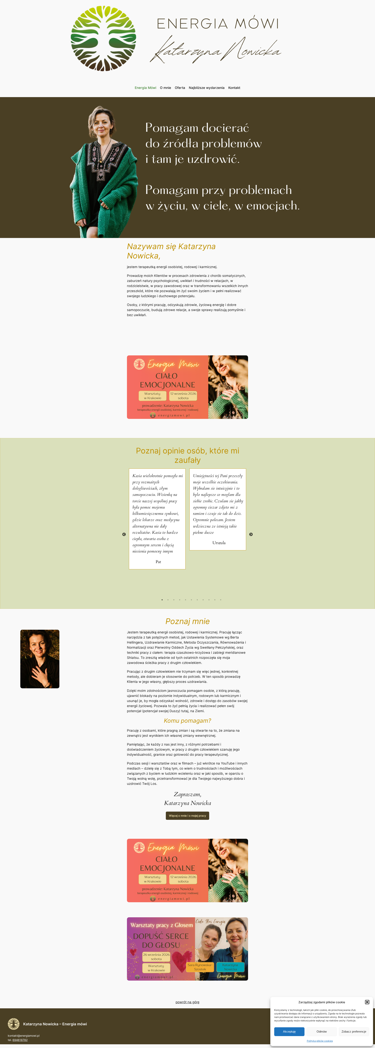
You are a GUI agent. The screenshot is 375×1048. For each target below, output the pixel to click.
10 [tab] (215, 600)
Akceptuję (289, 1031)
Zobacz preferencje (354, 1031)
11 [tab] (221, 600)
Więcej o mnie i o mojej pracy (187, 815)
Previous (124, 535)
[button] (367, 1002)
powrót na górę (187, 1002)
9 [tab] (209, 600)
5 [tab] (186, 600)
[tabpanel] (157, 519)
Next (251, 535)
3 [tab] (174, 600)
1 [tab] (162, 600)
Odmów (322, 1031)
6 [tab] (191, 600)
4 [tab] (180, 600)
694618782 (20, 1040)
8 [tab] (203, 600)
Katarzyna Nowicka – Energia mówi (55, 1024)
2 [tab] (168, 600)
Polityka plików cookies (320, 1040)
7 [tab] (197, 600)
